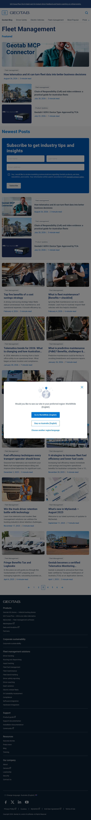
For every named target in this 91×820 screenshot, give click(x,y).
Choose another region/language (46, 430)
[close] (82, 387)
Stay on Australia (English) (45, 423)
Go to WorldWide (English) (45, 415)
